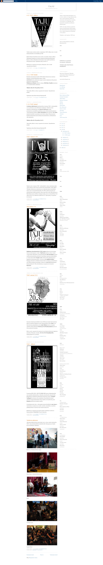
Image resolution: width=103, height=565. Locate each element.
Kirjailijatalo (62, 85)
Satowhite (62, 110)
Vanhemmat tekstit (54, 554)
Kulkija (61, 102)
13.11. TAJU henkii (32, 75)
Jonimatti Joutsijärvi (64, 97)
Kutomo (61, 103)
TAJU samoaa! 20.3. (32, 275)
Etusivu (42, 554)
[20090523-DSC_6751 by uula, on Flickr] (42, 496)
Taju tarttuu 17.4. (31, 206)
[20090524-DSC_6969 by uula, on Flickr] (42, 545)
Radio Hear (62, 88)
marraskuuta (65, 131)
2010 (62, 129)
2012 (62, 125)
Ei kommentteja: (43, 97)
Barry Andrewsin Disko (64, 95)
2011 (62, 127)
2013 (62, 123)
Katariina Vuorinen (64, 100)
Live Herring (62, 87)
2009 (62, 147)
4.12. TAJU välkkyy (32, 15)
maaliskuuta (65, 143)
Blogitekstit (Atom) (33, 557)
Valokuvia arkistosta (32, 420)
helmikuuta (65, 145)
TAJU (51, 6)
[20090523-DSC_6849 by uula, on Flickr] (42, 521)
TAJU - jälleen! (31, 344)
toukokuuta (65, 139)
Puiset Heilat (62, 105)
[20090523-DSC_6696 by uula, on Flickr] (42, 448)
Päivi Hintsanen (63, 107)
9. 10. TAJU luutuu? (32, 104)
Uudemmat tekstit (30, 554)
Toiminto (62, 114)
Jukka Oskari (62, 98)
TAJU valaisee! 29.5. (32, 137)
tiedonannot (36, 268)
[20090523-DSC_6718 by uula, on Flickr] (42, 472)
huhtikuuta (65, 141)
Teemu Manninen (63, 112)
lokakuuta (65, 137)
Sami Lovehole (63, 108)
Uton (61, 115)
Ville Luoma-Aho (63, 117)
